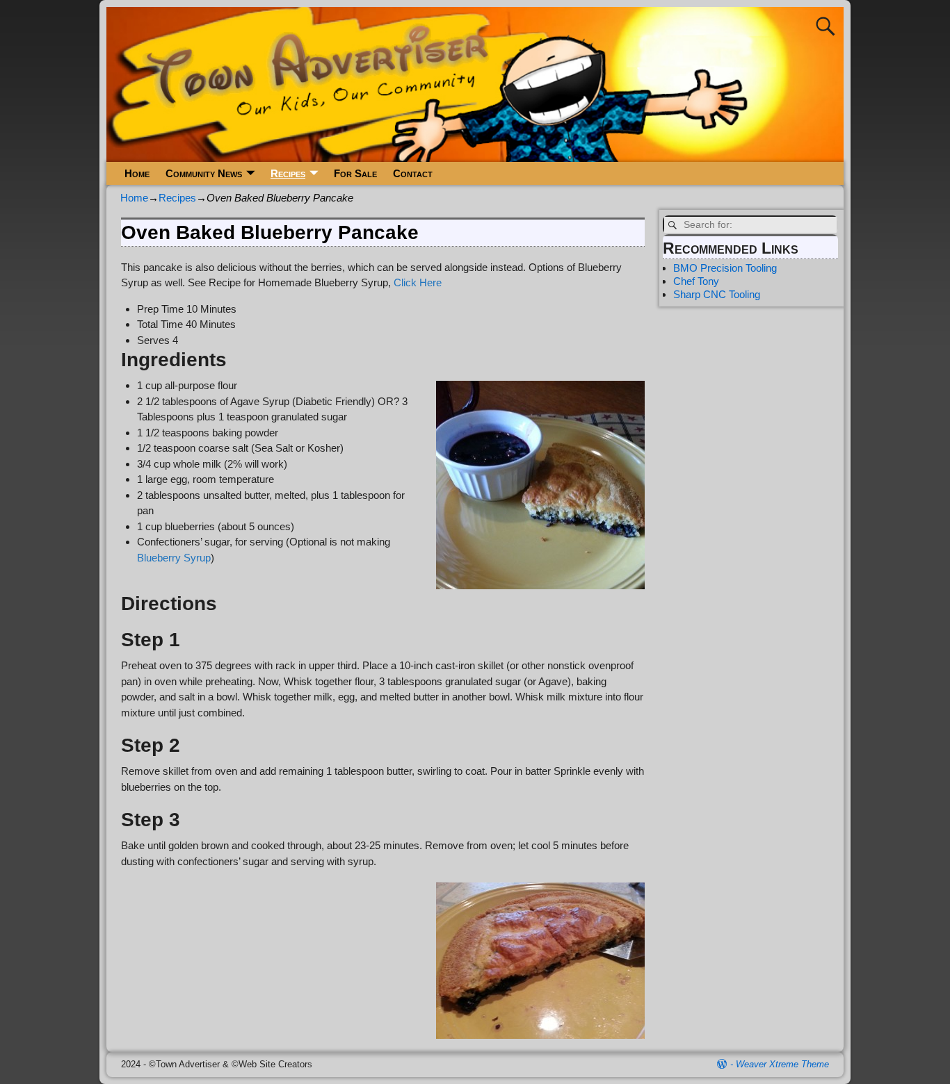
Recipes (288, 173)
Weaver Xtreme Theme (782, 1064)
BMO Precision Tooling (725, 268)
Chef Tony (696, 281)
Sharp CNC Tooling (716, 294)
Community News (204, 173)
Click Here (418, 282)
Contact (413, 173)
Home (137, 173)
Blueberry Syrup (174, 558)
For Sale (355, 173)
